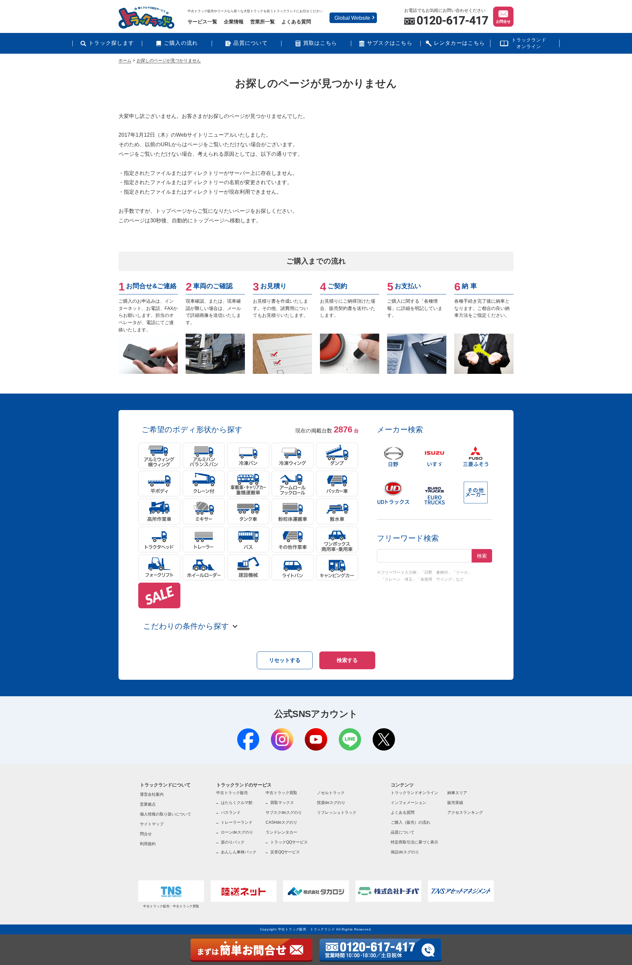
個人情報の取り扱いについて (165, 814)
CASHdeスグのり (281, 822)
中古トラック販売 (232, 792)
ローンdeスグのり (237, 832)
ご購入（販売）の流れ (410, 822)
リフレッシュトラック (336, 812)
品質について (250, 43)
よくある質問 (296, 21)
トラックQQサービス (289, 842)
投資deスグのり (331, 802)
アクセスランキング (465, 812)
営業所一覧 (262, 21)
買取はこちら (320, 43)
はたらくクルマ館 (236, 802)
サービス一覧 (202, 21)
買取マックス (282, 802)
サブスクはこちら (389, 43)
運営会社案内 (152, 794)
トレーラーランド (236, 822)
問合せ (146, 834)
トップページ (171, 211)
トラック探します (111, 43)
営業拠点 (148, 804)
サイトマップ (152, 824)
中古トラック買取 (281, 792)
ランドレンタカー (281, 832)
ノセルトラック (331, 792)
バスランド (231, 812)
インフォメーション (408, 802)
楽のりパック (233, 842)
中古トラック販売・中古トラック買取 (171, 906)
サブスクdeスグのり (284, 812)
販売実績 (455, 802)
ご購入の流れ (181, 43)
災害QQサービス (285, 852)
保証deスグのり (405, 852)
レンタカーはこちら (459, 43)
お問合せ (503, 21)
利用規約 (148, 843)
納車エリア (457, 792)
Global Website (352, 18)
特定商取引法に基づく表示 (414, 842)
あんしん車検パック (238, 852)
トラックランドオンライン (529, 43)
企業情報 (234, 21)
